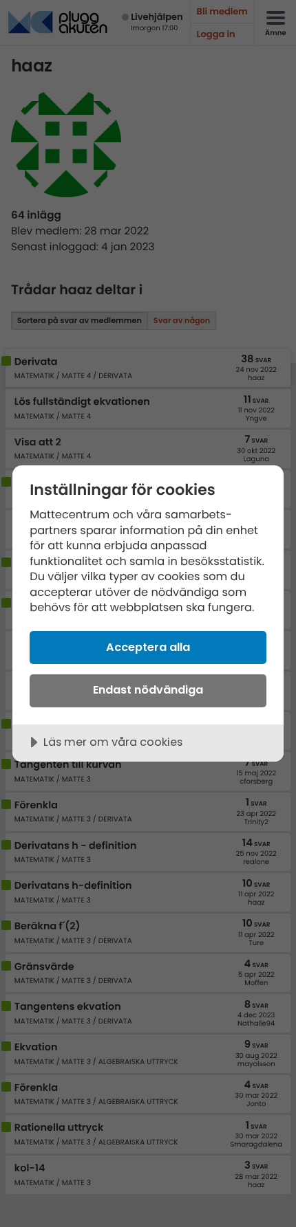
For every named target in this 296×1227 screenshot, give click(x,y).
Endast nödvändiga (148, 690)
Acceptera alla (148, 647)
